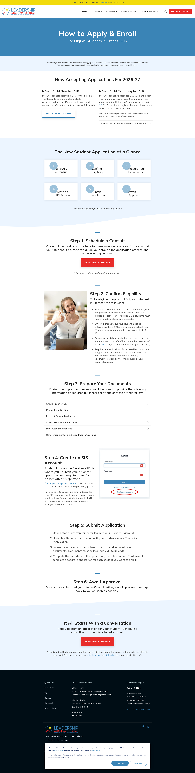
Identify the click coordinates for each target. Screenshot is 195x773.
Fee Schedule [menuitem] (50, 740)
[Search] (165, 11)
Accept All (120, 763)
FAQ (104, 344)
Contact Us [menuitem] (49, 688)
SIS (100, 105)
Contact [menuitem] (67, 740)
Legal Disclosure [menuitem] (76, 736)
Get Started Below (58, 113)
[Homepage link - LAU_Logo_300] (61, 732)
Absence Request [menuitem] (51, 708)
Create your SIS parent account (60, 483)
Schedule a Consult (180, 11)
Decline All (138, 763)
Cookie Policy (59, 751)
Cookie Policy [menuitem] (62, 736)
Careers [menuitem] (60, 740)
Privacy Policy (95, 751)
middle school (94, 655)
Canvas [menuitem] (47, 698)
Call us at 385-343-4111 (151, 11)
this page (103, 2)
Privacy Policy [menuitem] (50, 736)
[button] (143, 726)
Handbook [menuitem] (48, 703)
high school (111, 655)
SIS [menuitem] (45, 693)
